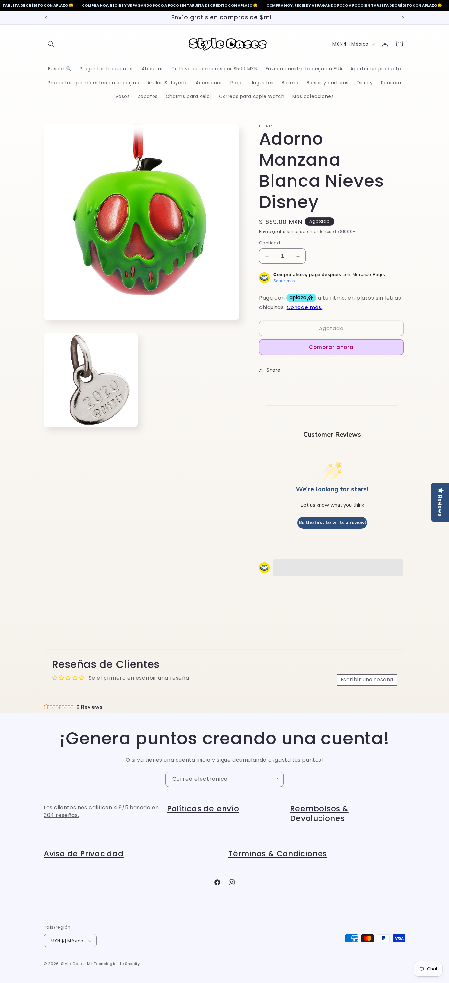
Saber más (284, 280)
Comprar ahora (331, 347)
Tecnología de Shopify (117, 964)
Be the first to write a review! (332, 523)
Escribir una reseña (367, 680)
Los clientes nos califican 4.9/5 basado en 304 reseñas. (101, 811)
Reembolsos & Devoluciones (319, 813)
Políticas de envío (203, 808)
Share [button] (274, 370)
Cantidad (269, 243)
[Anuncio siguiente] (403, 18)
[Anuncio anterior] (46, 18)
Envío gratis (273, 231)
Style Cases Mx (77, 964)
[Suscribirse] (276, 779)
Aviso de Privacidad (84, 853)
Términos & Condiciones (277, 853)
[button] (51, 44)
